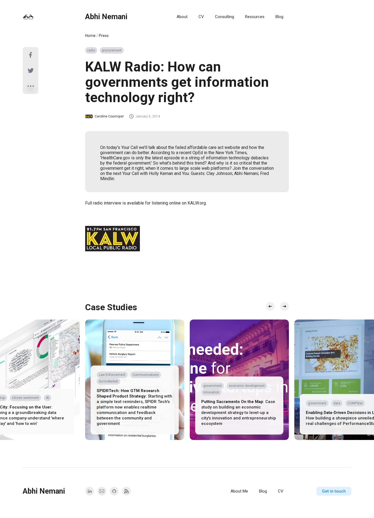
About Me (239, 491)
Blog (279, 16)
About (182, 16)
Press (104, 35)
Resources (254, 16)
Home (90, 35)
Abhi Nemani (106, 16)
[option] (134, 380)
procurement (112, 50)
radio (91, 50)
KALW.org (197, 203)
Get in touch (334, 491)
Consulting (224, 16)
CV (201, 16)
